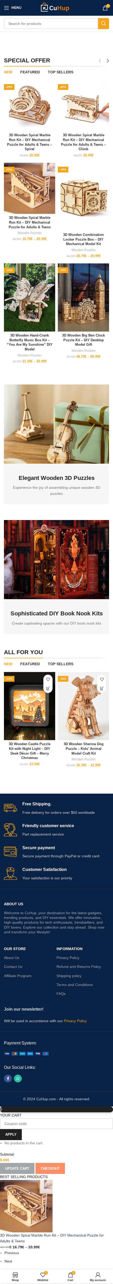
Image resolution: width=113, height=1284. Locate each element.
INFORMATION (69, 949)
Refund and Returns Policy (78, 967)
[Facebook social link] (8, 1078)
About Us (13, 904)
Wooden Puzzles (30, 233)
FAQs (61, 994)
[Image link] (26, 1053)
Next (8, 1261)
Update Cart (17, 1169)
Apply (11, 1134)
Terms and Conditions (74, 985)
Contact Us (13, 967)
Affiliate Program (18, 976)
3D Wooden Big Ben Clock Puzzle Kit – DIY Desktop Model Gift (83, 340)
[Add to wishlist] (48, 679)
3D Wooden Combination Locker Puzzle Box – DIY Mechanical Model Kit (83, 239)
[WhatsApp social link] (18, 1078)
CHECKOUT (50, 1169)
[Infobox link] (56, 808)
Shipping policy (68, 976)
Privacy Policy (67, 958)
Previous (11, 1253)
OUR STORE (15, 949)
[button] (48, 688)
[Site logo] (56, 8)
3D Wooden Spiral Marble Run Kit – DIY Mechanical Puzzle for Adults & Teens (30, 222)
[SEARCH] (103, 23)
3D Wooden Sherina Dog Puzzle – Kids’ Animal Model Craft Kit (84, 748)
